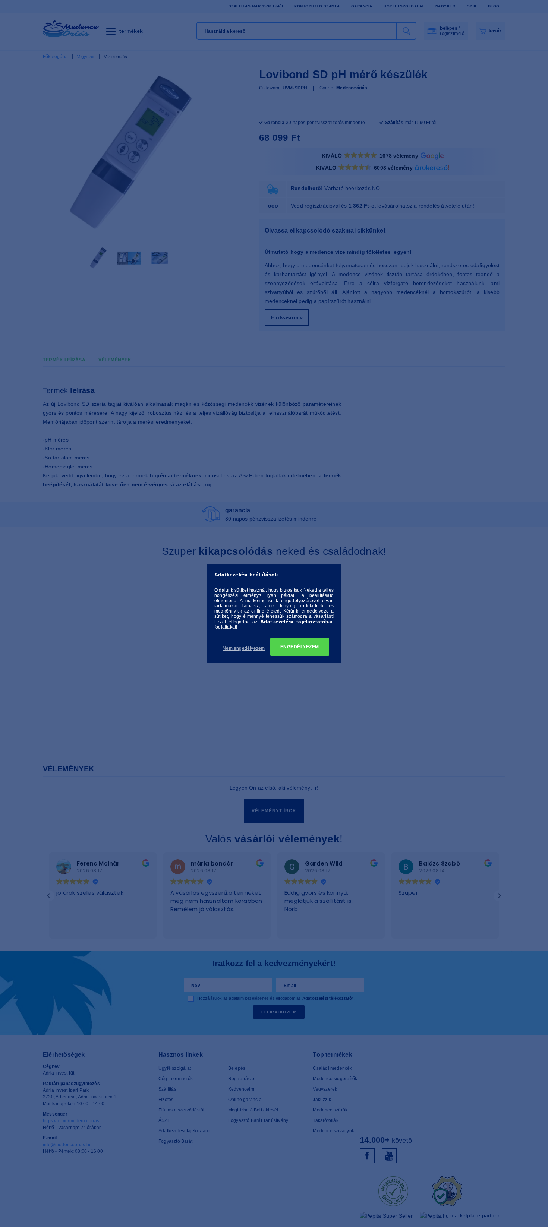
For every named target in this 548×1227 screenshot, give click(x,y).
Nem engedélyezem (244, 648)
